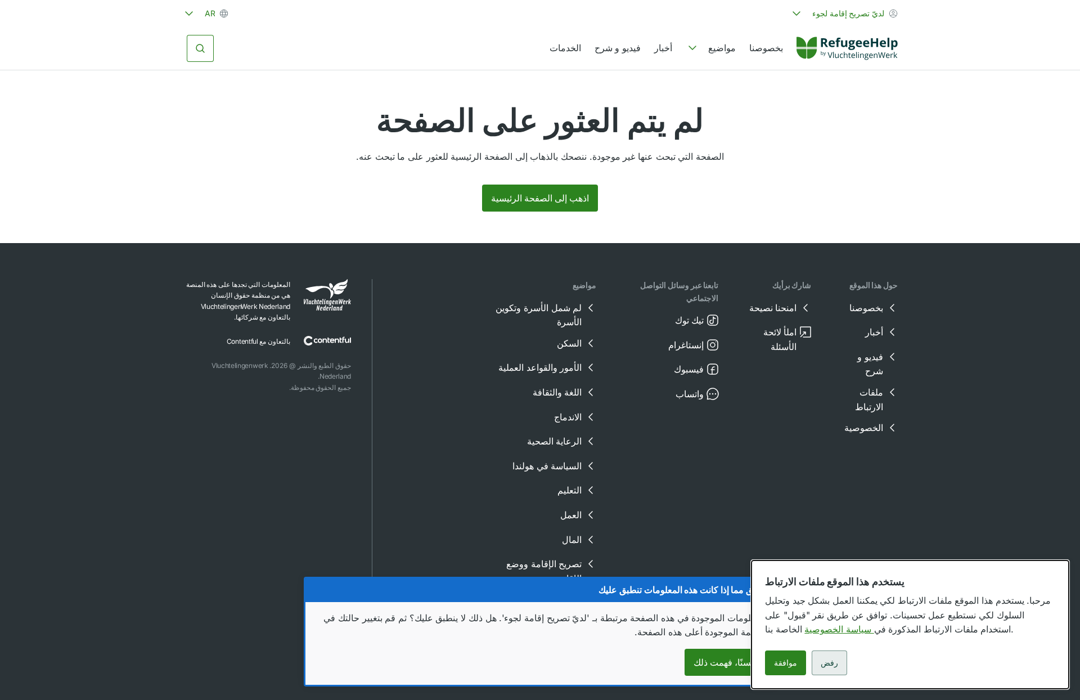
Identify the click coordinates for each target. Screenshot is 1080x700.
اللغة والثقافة (557, 392)
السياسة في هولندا (547, 466)
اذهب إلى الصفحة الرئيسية (540, 198)
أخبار (663, 47)
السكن (569, 343)
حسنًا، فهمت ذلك (725, 662)
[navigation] (711, 48)
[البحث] (200, 48)
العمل (571, 514)
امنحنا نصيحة (773, 307)
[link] (847, 48)
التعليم (569, 490)
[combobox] (844, 13)
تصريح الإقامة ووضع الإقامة (544, 571)
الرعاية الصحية (554, 441)
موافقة (785, 662)
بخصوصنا (766, 47)
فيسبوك (689, 369)
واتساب (690, 394)
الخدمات (565, 47)
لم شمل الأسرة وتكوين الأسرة (539, 315)
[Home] (847, 48)
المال (572, 539)
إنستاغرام (686, 345)
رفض (829, 662)
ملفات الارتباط (869, 399)
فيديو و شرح (618, 47)
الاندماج (568, 417)
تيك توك (689, 320)
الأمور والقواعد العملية (540, 367)
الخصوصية (863, 427)
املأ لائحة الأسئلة (780, 339)
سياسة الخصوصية (839, 629)
